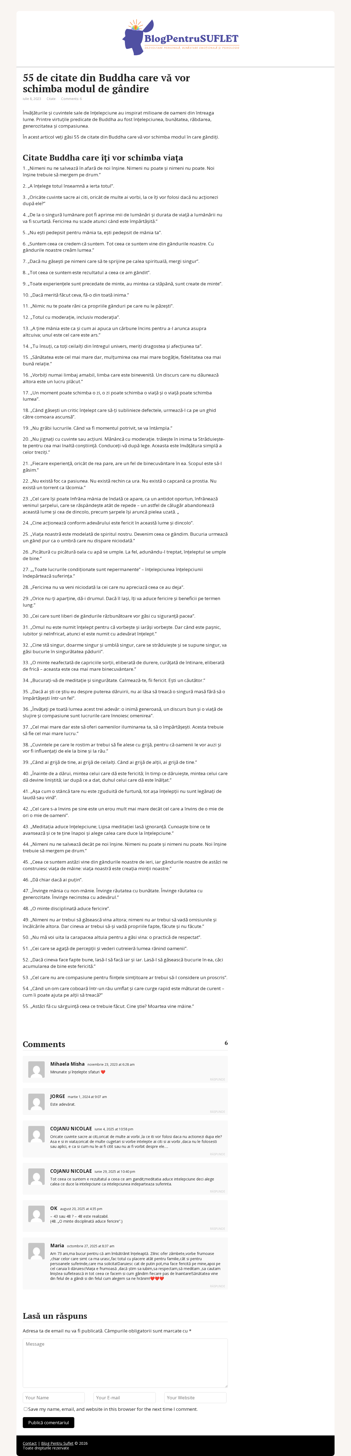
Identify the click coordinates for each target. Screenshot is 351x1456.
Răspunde (217, 1079)
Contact (30, 1443)
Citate (51, 98)
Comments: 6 (71, 98)
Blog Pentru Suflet (57, 1443)
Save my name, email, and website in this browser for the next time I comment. (113, 1409)
